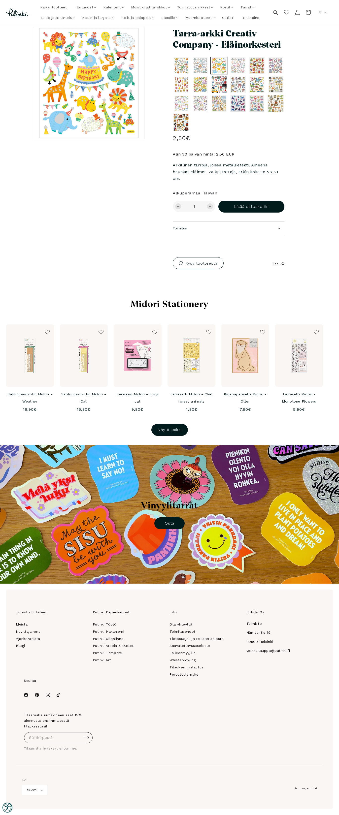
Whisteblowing (183, 660)
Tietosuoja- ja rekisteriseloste (197, 639)
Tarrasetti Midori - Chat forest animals (191, 397)
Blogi (20, 646)
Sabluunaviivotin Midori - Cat (83, 397)
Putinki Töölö (105, 624)
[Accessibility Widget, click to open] (7, 808)
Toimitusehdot (183, 631)
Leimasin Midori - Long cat (138, 397)
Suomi (32, 790)
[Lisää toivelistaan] (133, 38)
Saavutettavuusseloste (190, 646)
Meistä (22, 624)
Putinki (312, 788)
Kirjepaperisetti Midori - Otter (245, 397)
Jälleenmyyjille (183, 653)
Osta (169, 523)
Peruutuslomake (184, 674)
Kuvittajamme (28, 631)
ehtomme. (68, 748)
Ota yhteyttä (181, 624)
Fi (320, 12)
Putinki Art (102, 660)
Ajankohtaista (28, 639)
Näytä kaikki (170, 429)
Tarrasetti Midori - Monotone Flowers (299, 397)
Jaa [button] (275, 263)
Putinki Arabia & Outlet (113, 646)
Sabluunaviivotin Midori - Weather (29, 397)
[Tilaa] (87, 738)
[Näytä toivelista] (286, 12)
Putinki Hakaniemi (108, 631)
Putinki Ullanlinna (108, 639)
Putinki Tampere (107, 653)
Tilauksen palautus (186, 667)
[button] (85, 7)
